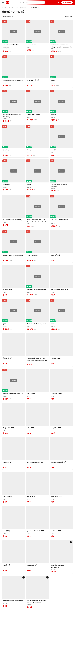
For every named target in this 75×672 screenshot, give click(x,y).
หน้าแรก (4, 8)
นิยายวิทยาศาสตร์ (34, 8)
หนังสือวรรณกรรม (21, 8)
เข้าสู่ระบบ (68, 2)
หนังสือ (11, 8)
